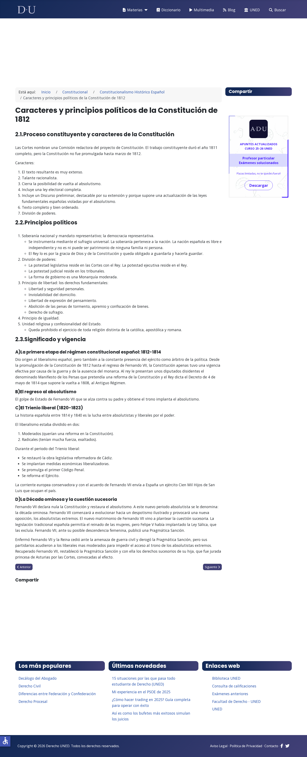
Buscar (280, 9)
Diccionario (170, 9)
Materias (134, 9)
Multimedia (204, 9)
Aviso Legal (218, 746)
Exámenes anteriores (230, 693)
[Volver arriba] (299, 749)
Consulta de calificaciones (234, 685)
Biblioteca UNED (226, 678)
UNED (255, 9)
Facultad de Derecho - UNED (236, 701)
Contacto (271, 746)
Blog (231, 9)
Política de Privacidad (246, 746)
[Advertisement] (144, 51)
